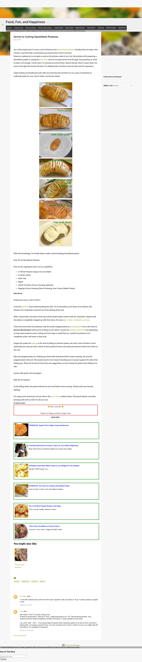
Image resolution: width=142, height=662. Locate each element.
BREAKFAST (80, 28)
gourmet (34, 581)
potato (42, 581)
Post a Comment (20, 635)
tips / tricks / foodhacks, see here (77, 320)
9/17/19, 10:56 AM (27, 630)
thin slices (44, 60)
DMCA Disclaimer (45, 28)
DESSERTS (91, 28)
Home (9, 28)
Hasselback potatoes (65, 50)
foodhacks (25, 581)
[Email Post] (15, 579)
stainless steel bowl (77, 330)
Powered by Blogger (72, 645)
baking (34, 343)
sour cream (55, 396)
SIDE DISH (69, 28)
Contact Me (18, 28)
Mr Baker (23, 596)
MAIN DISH (58, 28)
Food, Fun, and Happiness (25, 22)
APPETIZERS (111, 28)
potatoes (25, 307)
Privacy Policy (30, 28)
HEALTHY (122, 28)
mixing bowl (76, 327)
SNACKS (101, 28)
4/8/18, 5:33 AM (26, 605)
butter (16, 581)
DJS (21, 611)
